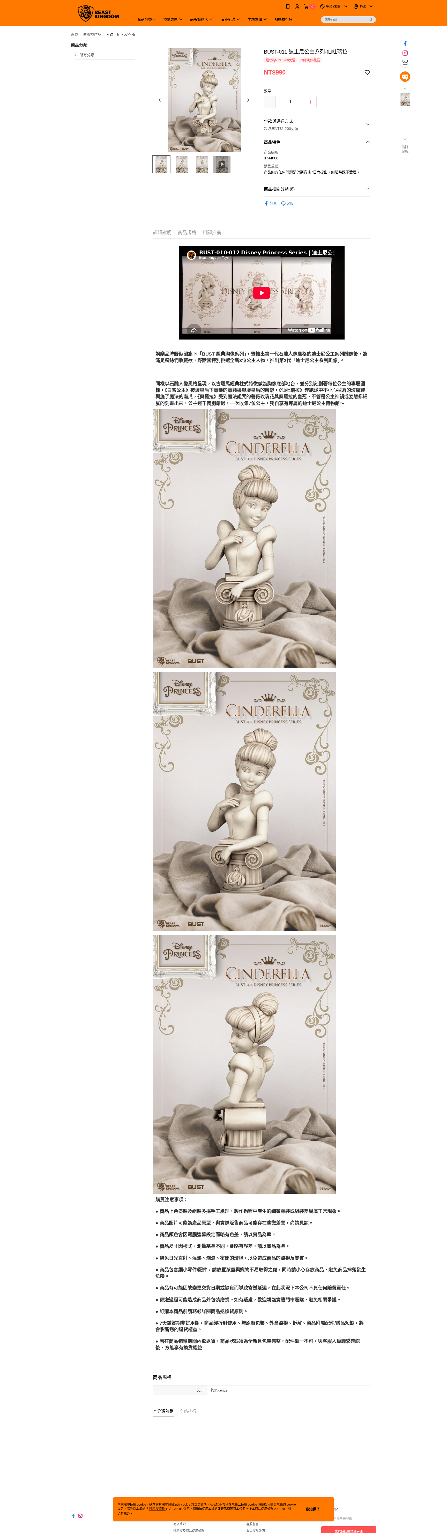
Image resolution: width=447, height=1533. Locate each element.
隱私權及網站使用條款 (188, 1531)
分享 (273, 203)
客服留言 (252, 1524)
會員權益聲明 (255, 1531)
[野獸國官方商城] (99, 13)
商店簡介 (179, 1524)
